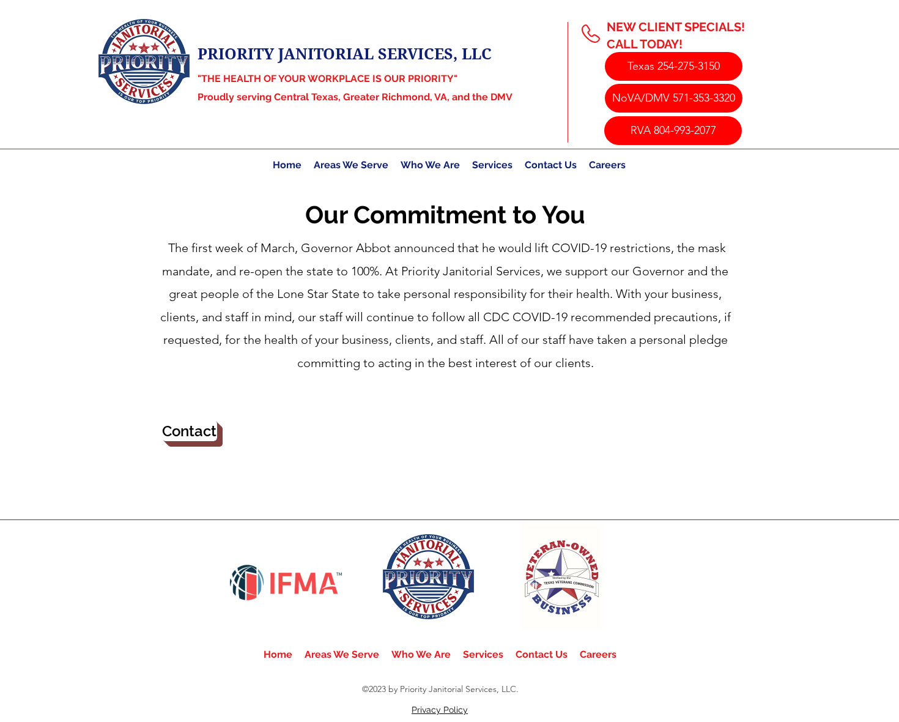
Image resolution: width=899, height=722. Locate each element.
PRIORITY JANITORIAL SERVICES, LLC (345, 53)
